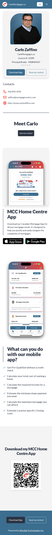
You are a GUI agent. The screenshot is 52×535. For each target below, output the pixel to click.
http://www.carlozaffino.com (21, 103)
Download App (15, 72)
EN (40, 4)
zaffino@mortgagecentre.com (22, 97)
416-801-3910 (14, 91)
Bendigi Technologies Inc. (32, 530)
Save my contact (36, 72)
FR (47, 4)
